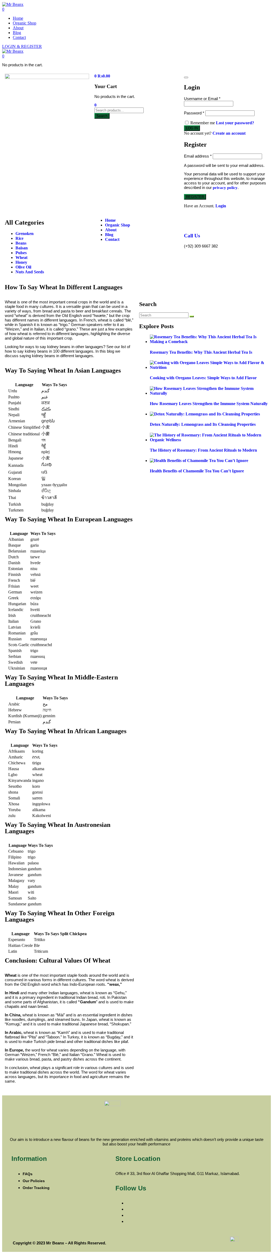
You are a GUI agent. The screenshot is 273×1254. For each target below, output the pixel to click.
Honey (21, 262)
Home (18, 18)
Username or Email (202, 98)
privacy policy (225, 187)
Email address (198, 156)
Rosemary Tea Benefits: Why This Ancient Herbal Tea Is (201, 352)
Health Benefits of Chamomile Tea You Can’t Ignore (197, 471)
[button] (3, 56)
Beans (20, 243)
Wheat (21, 257)
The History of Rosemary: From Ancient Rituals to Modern (203, 450)
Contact (19, 37)
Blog (17, 32)
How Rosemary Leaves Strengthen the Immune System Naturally (209, 403)
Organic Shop (24, 23)
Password (194, 113)
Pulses (21, 252)
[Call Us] (190, 220)
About (18, 28)
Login (220, 206)
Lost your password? (235, 123)
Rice (19, 238)
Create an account (229, 133)
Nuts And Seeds (29, 272)
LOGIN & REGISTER (22, 46)
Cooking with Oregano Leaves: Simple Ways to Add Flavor (203, 378)
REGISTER (195, 197)
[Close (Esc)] (186, 77)
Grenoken (24, 233)
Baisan (21, 248)
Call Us (192, 235)
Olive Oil (23, 267)
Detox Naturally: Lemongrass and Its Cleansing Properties (203, 424)
